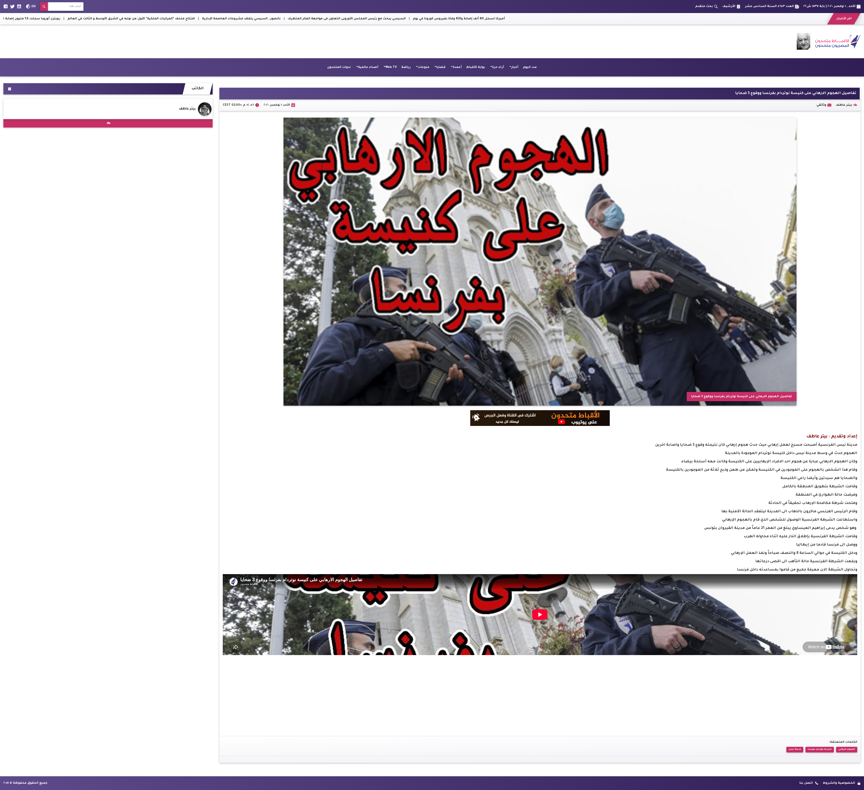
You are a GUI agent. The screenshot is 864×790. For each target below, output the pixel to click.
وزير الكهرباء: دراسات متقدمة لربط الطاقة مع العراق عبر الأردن (235, 18)
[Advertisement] (85, 41)
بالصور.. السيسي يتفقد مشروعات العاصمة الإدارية (667, 18)
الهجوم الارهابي (846, 749)
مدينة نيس (795, 749)
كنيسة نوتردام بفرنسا (820, 749)
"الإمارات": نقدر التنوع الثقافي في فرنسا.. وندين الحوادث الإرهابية (67, 18)
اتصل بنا (806, 783)
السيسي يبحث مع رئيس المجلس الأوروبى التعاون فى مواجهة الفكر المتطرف (772, 18)
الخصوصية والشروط (839, 783)
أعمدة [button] (457, 67)
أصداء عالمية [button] (368, 67)
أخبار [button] (514, 67)
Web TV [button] (391, 67)
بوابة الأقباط (475, 67)
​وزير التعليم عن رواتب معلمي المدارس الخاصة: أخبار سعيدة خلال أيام (343, 18)
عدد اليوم (530, 67)
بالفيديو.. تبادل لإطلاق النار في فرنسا (150, 18)
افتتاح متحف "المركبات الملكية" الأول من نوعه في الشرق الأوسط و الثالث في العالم (556, 18)
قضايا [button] (441, 67)
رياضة (406, 67)
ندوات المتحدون (339, 67)
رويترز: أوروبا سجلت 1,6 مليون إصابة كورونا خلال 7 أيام (444, 18)
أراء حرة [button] (498, 67)
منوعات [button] (423, 67)
